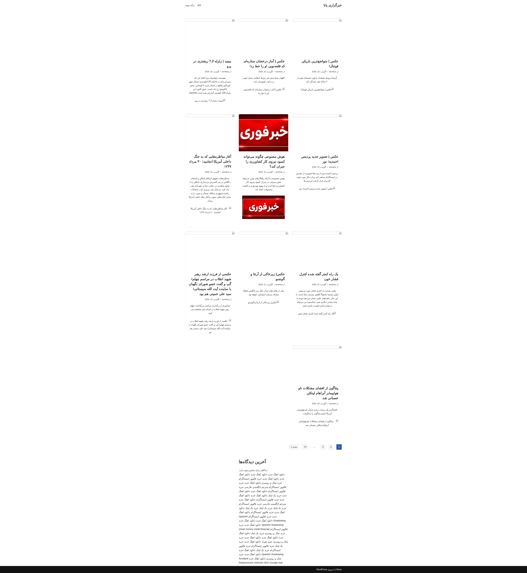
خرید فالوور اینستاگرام (250, 478)
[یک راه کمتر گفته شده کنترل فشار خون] (317, 250)
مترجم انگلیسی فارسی (256, 487)
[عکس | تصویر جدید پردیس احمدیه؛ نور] (317, 132)
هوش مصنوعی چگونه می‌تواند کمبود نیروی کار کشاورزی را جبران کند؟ (264, 161)
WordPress (321, 569)
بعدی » (294, 447)
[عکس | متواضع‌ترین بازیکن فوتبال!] (317, 37)
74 (305, 447)
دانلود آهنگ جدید (252, 482)
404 (199, 5)
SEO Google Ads (273, 562)
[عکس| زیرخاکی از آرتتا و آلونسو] (263, 250)
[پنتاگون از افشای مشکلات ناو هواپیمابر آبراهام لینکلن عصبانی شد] (317, 364)
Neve (339, 569)
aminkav (332, 72)
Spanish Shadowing (272, 525)
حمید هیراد (267, 541)
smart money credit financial (254, 529)
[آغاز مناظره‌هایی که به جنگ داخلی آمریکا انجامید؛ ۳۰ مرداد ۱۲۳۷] (210, 132)
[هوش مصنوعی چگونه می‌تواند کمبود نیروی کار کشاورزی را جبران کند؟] (263, 132)
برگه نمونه (190, 5)
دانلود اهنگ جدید (276, 474)
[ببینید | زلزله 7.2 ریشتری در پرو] (210, 37)
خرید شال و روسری (272, 482)
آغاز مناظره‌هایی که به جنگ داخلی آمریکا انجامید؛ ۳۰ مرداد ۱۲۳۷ (210, 161)
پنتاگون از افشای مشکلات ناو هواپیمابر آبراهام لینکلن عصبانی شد (318, 393)
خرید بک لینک (274, 495)
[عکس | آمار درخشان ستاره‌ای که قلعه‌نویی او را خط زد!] (263, 37)
